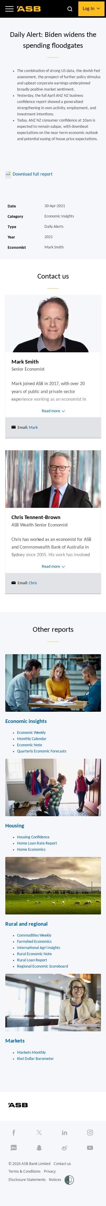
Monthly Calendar (32, 739)
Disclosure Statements (27, 1179)
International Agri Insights (38, 948)
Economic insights (26, 721)
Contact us (62, 1163)
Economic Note (29, 745)
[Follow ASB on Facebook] (14, 1133)
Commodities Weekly (34, 935)
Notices (55, 1179)
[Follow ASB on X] (39, 1133)
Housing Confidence (33, 837)
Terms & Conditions (25, 1171)
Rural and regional (26, 924)
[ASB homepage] (29, 9)
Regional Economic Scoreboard (42, 966)
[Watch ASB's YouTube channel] (90, 1148)
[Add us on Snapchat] (39, 1148)
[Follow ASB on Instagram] (90, 1133)
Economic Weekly (31, 733)
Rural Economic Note (34, 954)
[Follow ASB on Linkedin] (65, 1133)
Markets (15, 1041)
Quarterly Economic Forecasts (41, 751)
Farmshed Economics (34, 942)
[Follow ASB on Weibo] (65, 1148)
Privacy (50, 1171)
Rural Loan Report (32, 960)
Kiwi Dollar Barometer (35, 1059)
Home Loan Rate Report (37, 843)
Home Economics (31, 849)
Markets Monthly (31, 1052)
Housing (14, 826)
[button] (9, 9)
